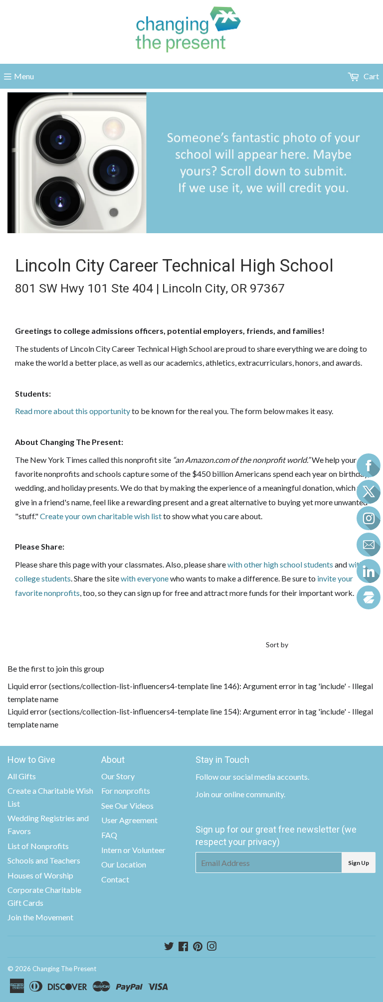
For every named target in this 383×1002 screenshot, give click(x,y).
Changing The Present (64, 969)
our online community (247, 794)
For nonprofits (125, 790)
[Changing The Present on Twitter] (169, 947)
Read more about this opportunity (72, 411)
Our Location (123, 864)
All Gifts (21, 776)
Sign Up (358, 862)
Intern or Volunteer (133, 850)
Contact (115, 879)
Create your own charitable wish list (101, 516)
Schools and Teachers (43, 860)
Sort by (277, 644)
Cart (370, 76)
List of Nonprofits (38, 846)
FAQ (109, 835)
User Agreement (129, 820)
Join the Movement (40, 917)
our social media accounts (264, 776)
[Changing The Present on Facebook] (183, 947)
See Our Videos (127, 805)
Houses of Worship (40, 875)
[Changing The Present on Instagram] (212, 947)
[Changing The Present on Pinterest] (197, 947)
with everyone (145, 578)
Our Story (118, 776)
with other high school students (280, 564)
